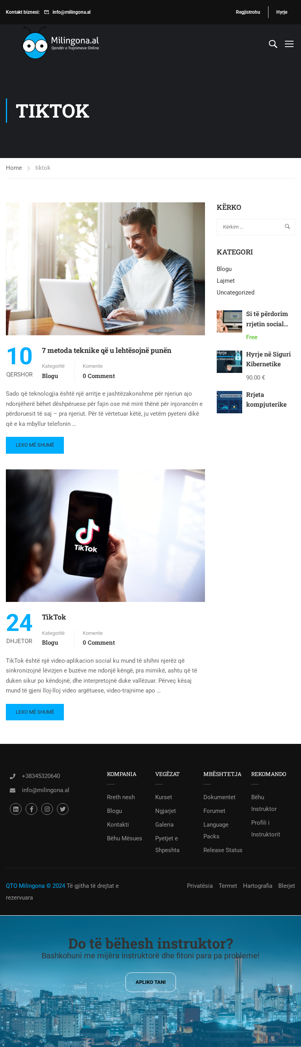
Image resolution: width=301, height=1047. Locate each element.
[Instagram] (47, 809)
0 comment (99, 376)
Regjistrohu (248, 12)
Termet (228, 885)
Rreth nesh (121, 797)
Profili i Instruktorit (265, 828)
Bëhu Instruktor (264, 803)
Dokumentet (219, 797)
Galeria (164, 824)
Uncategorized (235, 292)
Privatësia (200, 885)
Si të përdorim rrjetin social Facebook (267, 323)
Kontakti (118, 824)
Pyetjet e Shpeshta (167, 844)
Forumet (214, 810)
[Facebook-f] (31, 809)
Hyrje (281, 12)
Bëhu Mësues (124, 838)
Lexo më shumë (34, 442)
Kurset (163, 797)
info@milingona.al (72, 12)
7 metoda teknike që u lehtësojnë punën (106, 350)
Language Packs (215, 830)
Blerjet (286, 885)
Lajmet (226, 280)
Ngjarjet (165, 810)
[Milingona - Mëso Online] (72, 43)
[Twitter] (63, 809)
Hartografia (257, 885)
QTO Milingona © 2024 (35, 885)
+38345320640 (41, 776)
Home (14, 167)
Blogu (50, 376)
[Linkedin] (16, 809)
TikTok (54, 617)
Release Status (223, 850)
